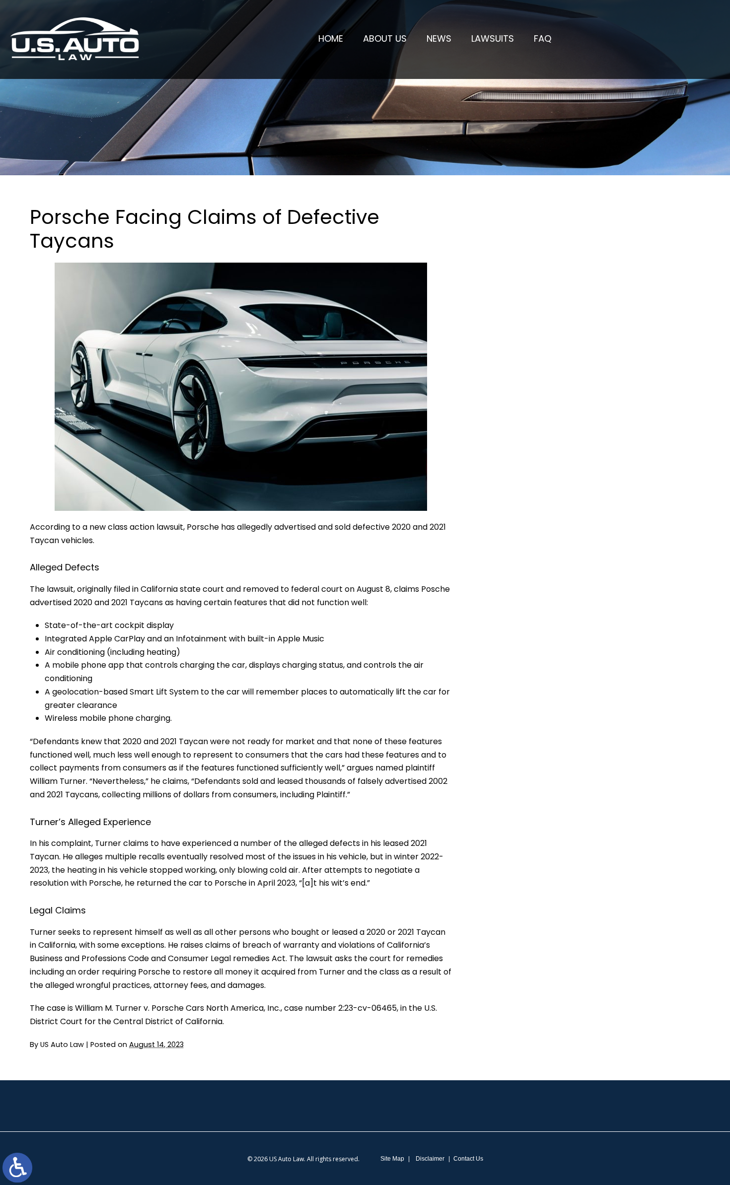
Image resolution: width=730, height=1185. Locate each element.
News (439, 38)
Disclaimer (430, 1158)
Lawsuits (492, 38)
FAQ (542, 38)
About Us (385, 38)
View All (549, 536)
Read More (535, 301)
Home (330, 38)
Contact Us (468, 1158)
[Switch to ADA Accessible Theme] (17, 1168)
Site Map (392, 1158)
